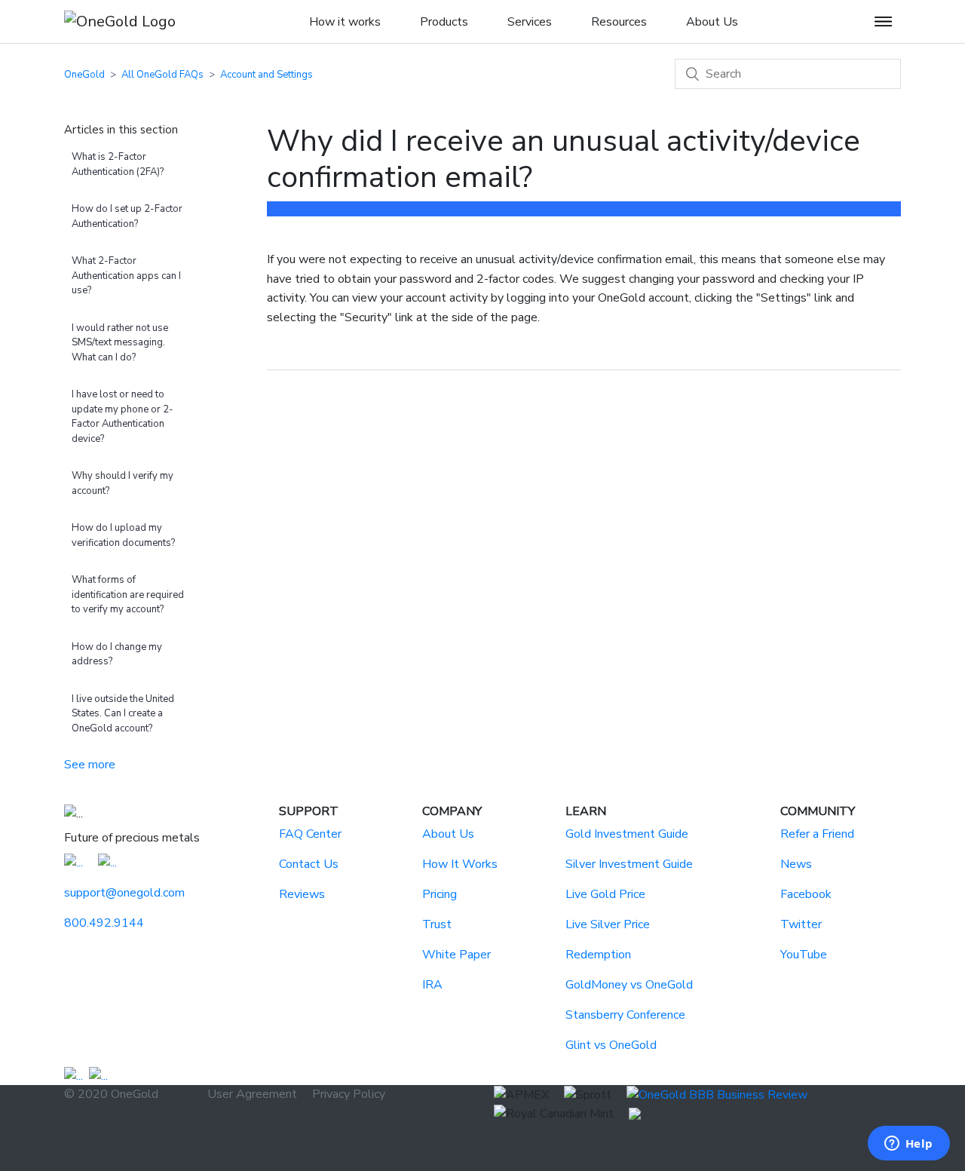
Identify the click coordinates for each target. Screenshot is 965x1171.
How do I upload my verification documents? (123, 535)
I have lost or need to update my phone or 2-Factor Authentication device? (122, 417)
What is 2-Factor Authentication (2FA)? (118, 164)
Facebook (806, 894)
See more (89, 764)
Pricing (439, 894)
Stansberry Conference (625, 1015)
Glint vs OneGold (611, 1045)
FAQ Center (310, 834)
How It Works (460, 864)
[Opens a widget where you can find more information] (908, 1144)
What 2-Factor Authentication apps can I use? (126, 275)
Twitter (801, 924)
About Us (448, 834)
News (796, 864)
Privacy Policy (348, 1094)
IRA (432, 984)
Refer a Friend (817, 834)
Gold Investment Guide (626, 834)
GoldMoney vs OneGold (629, 984)
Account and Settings (266, 74)
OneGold (84, 74)
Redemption (598, 954)
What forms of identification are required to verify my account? (128, 594)
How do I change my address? (117, 654)
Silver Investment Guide (629, 864)
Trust (437, 924)
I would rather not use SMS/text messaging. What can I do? (120, 342)
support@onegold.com (124, 892)
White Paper (456, 954)
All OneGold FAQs (162, 74)
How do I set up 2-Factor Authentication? (127, 216)
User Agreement (252, 1094)
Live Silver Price (607, 924)
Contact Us (309, 864)
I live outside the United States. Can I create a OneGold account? (123, 713)
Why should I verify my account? (122, 483)
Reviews (302, 894)
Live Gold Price (605, 894)
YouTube (803, 954)
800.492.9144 (104, 923)
